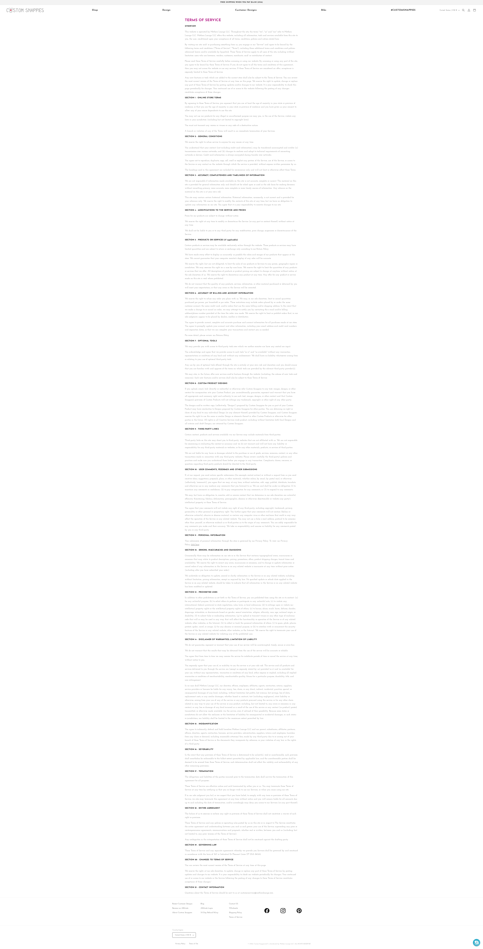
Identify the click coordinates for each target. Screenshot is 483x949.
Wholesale (233, 908)
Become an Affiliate (180, 908)
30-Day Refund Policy (209, 913)
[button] (463, 10)
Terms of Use (193, 943)
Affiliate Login (207, 908)
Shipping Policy (235, 913)
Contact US (233, 904)
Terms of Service (235, 917)
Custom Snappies (259, 944)
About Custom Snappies (182, 913)
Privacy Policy (180, 943)
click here (195, 545)
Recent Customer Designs (182, 904)
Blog (202, 904)
